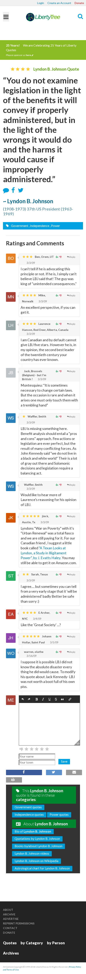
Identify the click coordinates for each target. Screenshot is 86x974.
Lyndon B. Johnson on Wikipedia (36, 861)
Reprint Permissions (18, 923)
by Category (32, 942)
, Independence (39, 226)
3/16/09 (31, 655)
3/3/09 (30, 262)
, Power (55, 226)
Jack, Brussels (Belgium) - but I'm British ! (34, 375)
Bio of (33, 831)
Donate (79, 3)
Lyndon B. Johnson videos (32, 853)
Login (40, 3)
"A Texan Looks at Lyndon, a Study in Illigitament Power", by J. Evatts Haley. (43, 553)
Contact (10, 928)
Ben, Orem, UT (44, 256)
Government (19, 226)
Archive (9, 914)
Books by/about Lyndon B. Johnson (38, 846)
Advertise (11, 918)
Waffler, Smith (36, 416)
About (8, 909)
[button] (23, 699)
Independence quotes (29, 814)
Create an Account (59, 3)
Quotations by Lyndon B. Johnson (37, 838)
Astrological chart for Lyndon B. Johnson (42, 868)
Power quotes (59, 814)
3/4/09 (36, 618)
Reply (72, 257)
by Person (56, 942)
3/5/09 (53, 642)
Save (64, 761)
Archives (11, 953)
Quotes (10, 942)
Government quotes (28, 807)
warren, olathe (33, 651)
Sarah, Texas (39, 574)
